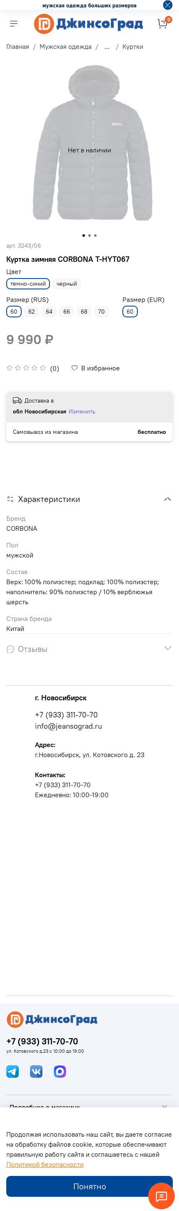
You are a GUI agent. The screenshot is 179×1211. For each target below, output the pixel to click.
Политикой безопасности (45, 1164)
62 (31, 311)
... (106, 46)
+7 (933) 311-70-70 (66, 715)
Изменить (82, 411)
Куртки (132, 46)
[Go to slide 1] (83, 235)
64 (49, 311)
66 (66, 311)
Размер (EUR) (143, 300)
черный (67, 283)
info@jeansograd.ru (68, 726)
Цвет (13, 272)
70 (101, 311)
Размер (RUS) (27, 300)
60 (13, 311)
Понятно (89, 1186)
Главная (17, 46)
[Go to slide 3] (95, 235)
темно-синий (28, 283)
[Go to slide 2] (89, 235)
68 (84, 311)
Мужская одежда (66, 46)
